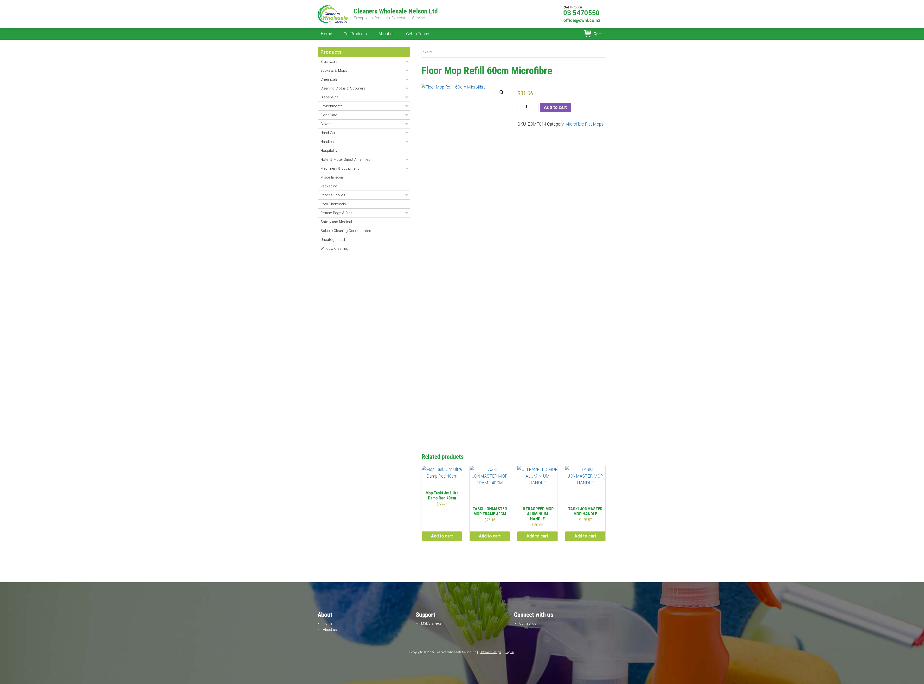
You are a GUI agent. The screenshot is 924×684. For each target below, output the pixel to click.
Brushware (329, 61)
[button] (501, 92)
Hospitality (329, 150)
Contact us (527, 623)
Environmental (332, 106)
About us (387, 33)
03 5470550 (581, 13)
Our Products (355, 33)
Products (331, 52)
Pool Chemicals (333, 204)
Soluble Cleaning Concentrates (346, 231)
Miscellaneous (332, 177)
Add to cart (555, 107)
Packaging (329, 186)
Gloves (326, 124)
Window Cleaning (334, 248)
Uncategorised (333, 239)
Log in (510, 652)
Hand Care (329, 133)
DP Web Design (490, 652)
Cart (597, 33)
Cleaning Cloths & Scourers (343, 88)
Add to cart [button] (442, 536)
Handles (327, 142)
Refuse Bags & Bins (336, 213)
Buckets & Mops (334, 70)
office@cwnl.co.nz (581, 20)
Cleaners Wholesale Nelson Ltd (396, 11)
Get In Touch (417, 33)
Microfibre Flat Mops (584, 124)
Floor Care (329, 115)
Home (326, 33)
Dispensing (330, 97)
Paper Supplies (333, 195)
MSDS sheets (431, 623)
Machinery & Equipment (340, 168)
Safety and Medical (336, 222)
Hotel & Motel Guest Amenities (345, 159)
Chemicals (329, 79)
